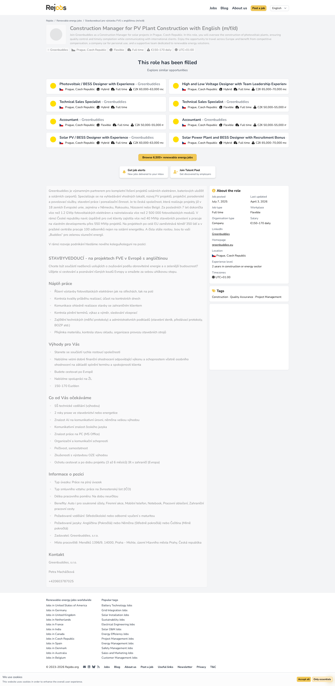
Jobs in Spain (54, 643)
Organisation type (223, 218)
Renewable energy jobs (69, 20)
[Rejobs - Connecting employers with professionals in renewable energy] (56, 7)
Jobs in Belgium (56, 658)
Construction (220, 297)
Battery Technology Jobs (117, 605)
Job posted (218, 197)
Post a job (258, 8)
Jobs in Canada (55, 634)
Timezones (219, 272)
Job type (217, 207)
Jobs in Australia (56, 653)
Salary (254, 218)
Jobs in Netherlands (58, 620)
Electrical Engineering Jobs (118, 624)
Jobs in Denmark (56, 648)
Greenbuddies (149, 84)
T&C (213, 667)
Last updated (258, 197)
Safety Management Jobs (117, 648)
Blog (224, 8)
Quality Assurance (241, 297)
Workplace (257, 207)
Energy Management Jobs (118, 643)
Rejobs (49, 20)
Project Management (268, 297)
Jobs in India (53, 629)
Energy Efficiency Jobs (115, 634)
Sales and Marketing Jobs (117, 653)
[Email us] (84, 667)
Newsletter (185, 667)
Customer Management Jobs (119, 658)
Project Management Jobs (118, 639)
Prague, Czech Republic (80, 89)
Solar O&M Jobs (111, 629)
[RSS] (98, 667)
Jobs (213, 8)
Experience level (222, 262)
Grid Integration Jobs (115, 610)
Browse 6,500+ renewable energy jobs (167, 157)
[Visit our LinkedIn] (89, 667)
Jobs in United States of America (66, 605)
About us (239, 8)
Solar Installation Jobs (115, 615)
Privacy (201, 667)
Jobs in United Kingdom (61, 615)
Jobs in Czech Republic (60, 639)
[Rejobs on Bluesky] (93, 667)
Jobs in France (55, 624)
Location (217, 251)
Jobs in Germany (56, 610)
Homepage (219, 240)
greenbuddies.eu (222, 245)
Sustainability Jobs (113, 620)
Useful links (165, 667)
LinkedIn (217, 229)
